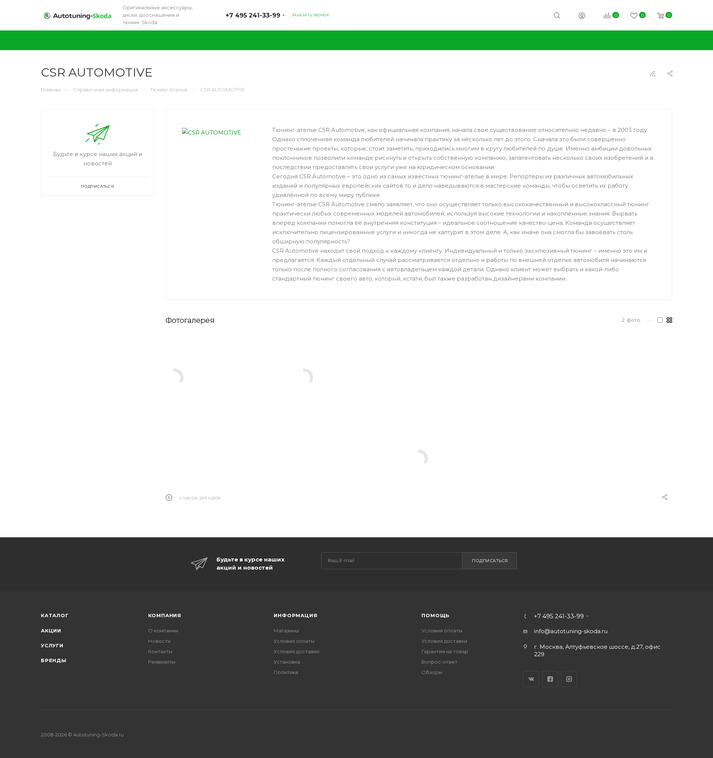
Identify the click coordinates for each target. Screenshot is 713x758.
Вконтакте (531, 679)
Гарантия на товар (444, 651)
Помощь (435, 615)
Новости (159, 641)
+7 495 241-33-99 (252, 15)
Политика (286, 672)
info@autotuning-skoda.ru (571, 631)
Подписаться (490, 560)
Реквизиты (161, 662)
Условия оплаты (294, 641)
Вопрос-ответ (439, 662)
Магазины (286, 631)
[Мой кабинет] (582, 16)
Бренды (53, 660)
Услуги (52, 645)
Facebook (550, 679)
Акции (51, 631)
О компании (163, 631)
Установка (287, 662)
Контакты (160, 651)
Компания (164, 615)
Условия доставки (296, 651)
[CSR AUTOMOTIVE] (219, 132)
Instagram (569, 679)
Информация (295, 615)
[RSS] (652, 73)
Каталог (55, 615)
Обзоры (431, 672)
